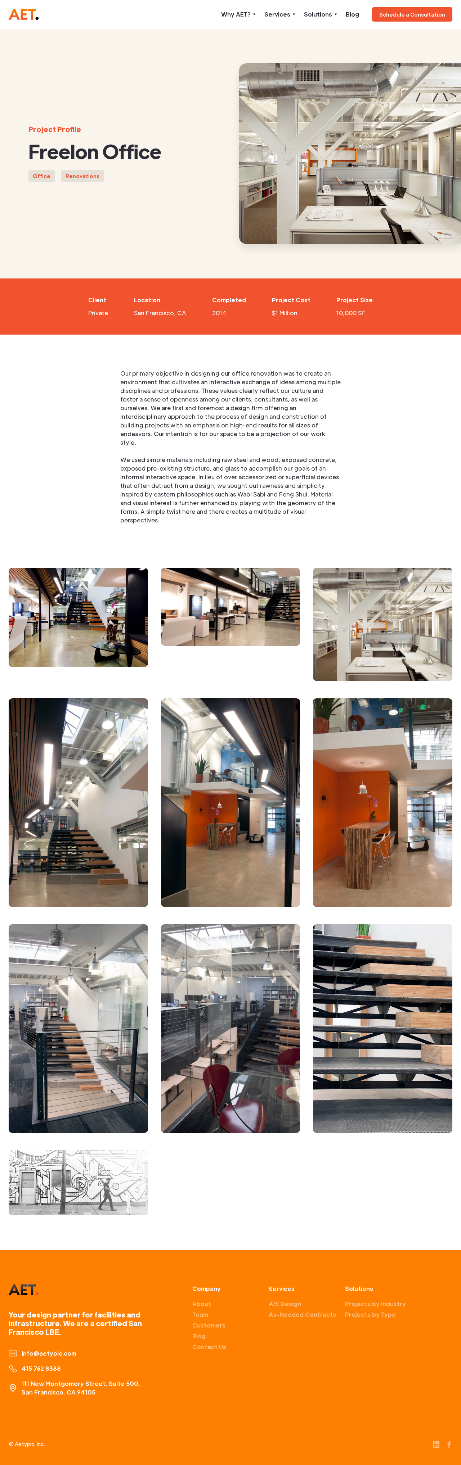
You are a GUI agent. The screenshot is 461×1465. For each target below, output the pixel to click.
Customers (208, 1325)
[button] (238, 14)
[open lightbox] (78, 617)
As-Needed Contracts (302, 1314)
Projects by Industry (375, 1303)
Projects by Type (370, 1314)
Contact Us (209, 1347)
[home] (24, 14)
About (201, 1303)
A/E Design (285, 1303)
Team (200, 1314)
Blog (352, 14)
